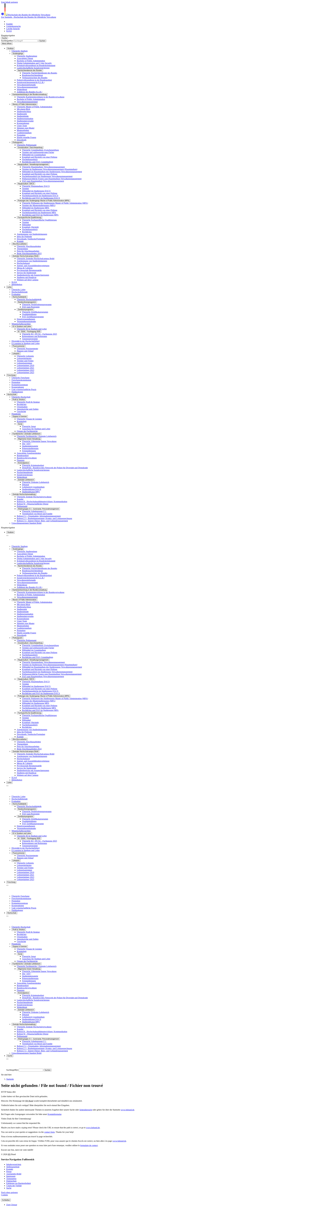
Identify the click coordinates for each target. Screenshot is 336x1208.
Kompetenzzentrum (20, 385)
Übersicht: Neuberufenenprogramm (36, 304)
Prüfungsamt (17, 142)
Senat (20, 424)
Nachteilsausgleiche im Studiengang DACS (40, 195)
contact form (49, 1132)
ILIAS (14, 282)
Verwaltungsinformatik (26, 85)
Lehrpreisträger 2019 (25, 365)
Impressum (10, 1176)
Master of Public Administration (24, 104)
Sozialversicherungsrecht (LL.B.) (30, 82)
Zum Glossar (11, 1205)
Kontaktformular (54, 1114)
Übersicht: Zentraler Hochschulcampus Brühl (35, 258)
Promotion (21, 135)
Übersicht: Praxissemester (27, 348)
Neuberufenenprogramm (27, 302)
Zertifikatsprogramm (25, 309)
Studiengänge (18, 54)
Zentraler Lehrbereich (26, 480)
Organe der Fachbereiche (27, 431)
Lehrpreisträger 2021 (25, 368)
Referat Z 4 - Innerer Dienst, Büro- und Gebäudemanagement (42, 521)
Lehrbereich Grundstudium (33, 487)
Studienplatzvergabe (25, 121)
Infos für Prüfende (24, 236)
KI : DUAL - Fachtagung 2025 (29, 332)
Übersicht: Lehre (18, 289)
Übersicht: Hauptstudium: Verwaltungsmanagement (43, 167)
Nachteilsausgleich (30, 229)
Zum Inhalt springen (9, 2)
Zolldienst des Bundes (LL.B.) (29, 92)
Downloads (21, 140)
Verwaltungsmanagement (27, 87)
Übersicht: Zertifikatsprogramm (35, 312)
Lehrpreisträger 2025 (25, 372)
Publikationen (17, 392)
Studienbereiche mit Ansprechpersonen (33, 275)
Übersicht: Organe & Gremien (29, 419)
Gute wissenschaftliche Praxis (24, 389)
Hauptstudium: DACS (26, 184)
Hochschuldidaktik (20, 297)
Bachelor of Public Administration (31, 61)
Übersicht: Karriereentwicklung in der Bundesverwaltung (40, 97)
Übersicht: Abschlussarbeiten (29, 246)
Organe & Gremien (20, 416)
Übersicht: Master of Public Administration (34, 107)
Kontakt (20, 241)
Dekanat (25, 484)
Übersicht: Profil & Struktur (28, 402)
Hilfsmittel (26, 225)
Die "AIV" (26, 444)
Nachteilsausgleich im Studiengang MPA (39, 212)
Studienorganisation (25, 118)
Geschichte (21, 411)
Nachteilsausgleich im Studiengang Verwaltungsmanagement (47, 176)
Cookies (4, 1195)
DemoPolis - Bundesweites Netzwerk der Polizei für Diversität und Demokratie (55, 468)
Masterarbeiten (23, 130)
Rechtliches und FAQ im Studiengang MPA (40, 215)
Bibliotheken (17, 284)
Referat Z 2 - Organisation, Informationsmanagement (39, 516)
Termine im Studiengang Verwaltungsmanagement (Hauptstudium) (49, 169)
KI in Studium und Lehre (22, 326)
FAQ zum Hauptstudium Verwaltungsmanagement (43, 181)
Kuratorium (21, 421)
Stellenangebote (12, 1167)
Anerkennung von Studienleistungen (32, 234)
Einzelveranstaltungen (26, 319)
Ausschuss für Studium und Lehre (36, 429)
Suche (8, 1188)
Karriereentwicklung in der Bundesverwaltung (30, 94)
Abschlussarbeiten (20, 244)
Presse (9, 1171)
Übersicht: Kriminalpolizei (33, 465)
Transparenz (11, 1178)
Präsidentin (16, 414)
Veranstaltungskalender (26, 321)
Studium (10, 48)
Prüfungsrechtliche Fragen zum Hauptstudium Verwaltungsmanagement (52, 179)
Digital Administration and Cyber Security (34, 63)
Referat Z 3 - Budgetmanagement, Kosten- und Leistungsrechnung (44, 518)
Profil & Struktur (19, 400)
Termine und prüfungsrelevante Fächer (38, 152)
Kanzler (20, 499)
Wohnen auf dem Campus (27, 280)
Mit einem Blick (23, 109)
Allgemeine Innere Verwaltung (29, 439)
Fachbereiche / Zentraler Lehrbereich (26, 434)
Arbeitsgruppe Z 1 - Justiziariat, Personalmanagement (38, 509)
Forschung (11, 375)
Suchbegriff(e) (7, 41)
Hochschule (11, 394)
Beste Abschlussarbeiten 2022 (29, 253)
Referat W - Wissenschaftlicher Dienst (32, 504)
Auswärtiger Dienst (25, 58)
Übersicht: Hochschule (21, 397)
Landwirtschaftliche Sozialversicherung (33, 68)
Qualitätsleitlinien (29, 314)
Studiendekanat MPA (31, 492)
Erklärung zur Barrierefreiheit (18, 1183)
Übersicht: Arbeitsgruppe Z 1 (34, 511)
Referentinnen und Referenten (34, 336)
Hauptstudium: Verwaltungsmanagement (33, 164)
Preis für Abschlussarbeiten (28, 251)
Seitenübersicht (85, 1110)
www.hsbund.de (127, 1110)
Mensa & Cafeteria (24, 268)
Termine (25, 188)
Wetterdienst (22, 89)
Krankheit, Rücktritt (30, 227)
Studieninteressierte (30, 446)
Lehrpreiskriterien (24, 358)
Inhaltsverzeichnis (13, 1164)
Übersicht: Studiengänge (27, 56)
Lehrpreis (16, 354)
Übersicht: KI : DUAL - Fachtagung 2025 (39, 334)
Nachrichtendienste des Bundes (30, 70)
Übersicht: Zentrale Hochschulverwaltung (34, 497)
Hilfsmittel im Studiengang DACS (36, 191)
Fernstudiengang (29, 451)
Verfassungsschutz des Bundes (34, 78)
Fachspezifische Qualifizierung (29, 217)
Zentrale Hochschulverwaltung (24, 494)
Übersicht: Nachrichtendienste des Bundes (39, 73)
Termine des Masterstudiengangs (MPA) (38, 205)
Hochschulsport (23, 263)
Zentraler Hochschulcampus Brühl (25, 256)
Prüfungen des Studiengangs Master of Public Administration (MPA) (43, 201)
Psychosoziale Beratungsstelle (29, 270)
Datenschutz (11, 1181)
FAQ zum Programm (31, 307)
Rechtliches (27, 232)
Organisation (22, 407)
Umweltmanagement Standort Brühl (26, 523)
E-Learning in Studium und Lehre (26, 343)
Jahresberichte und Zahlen (27, 409)
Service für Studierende (26, 273)
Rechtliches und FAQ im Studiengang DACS (41, 198)
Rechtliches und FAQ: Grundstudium (37, 162)
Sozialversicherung (25, 475)
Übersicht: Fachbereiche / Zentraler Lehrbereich (36, 436)
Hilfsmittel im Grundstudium (34, 155)
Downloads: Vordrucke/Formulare (31, 239)
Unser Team (22, 126)
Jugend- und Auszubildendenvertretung (33, 265)
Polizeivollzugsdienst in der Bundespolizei (34, 80)
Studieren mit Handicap (26, 277)
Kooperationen (23, 123)
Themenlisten (22, 249)
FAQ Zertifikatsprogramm (33, 317)
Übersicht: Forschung (20, 378)
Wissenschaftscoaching (21, 324)
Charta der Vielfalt (14, 1186)
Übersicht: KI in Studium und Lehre (32, 329)
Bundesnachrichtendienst (32, 75)
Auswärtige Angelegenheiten (29, 453)
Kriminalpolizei (23, 463)
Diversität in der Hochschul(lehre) (26, 341)
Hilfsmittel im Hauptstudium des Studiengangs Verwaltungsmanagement (52, 172)
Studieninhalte (23, 116)
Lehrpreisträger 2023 (25, 370)
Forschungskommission (21, 380)
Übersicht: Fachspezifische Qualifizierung (39, 220)
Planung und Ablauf (25, 351)
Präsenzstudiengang (30, 448)
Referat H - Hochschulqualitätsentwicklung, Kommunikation (42, 501)
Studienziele (22, 114)
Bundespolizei (23, 455)
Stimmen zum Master (25, 128)
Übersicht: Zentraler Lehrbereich (35, 482)
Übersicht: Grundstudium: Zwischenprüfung (40, 150)
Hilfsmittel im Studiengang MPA (35, 208)
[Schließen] (7, 535)
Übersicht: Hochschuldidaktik (29, 299)
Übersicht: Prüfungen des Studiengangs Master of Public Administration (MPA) (55, 203)
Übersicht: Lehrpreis (25, 356)
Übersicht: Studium (20, 51)
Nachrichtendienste (25, 472)
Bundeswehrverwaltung (27, 458)
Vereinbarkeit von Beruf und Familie (37, 514)
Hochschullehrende (20, 292)
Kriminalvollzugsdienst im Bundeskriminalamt (36, 65)
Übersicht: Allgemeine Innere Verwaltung (39, 441)
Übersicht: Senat (29, 426)
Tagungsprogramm (30, 339)
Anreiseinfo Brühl (13, 1174)
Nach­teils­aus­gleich (30, 159)
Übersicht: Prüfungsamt (26, 145)
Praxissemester (19, 346)
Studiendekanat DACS (31, 489)
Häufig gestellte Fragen (26, 137)
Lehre (9, 287)
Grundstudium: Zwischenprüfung (30, 147)
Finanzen (20, 460)
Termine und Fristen (25, 361)
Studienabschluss (24, 111)
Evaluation (16, 294)
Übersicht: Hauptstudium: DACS (36, 186)
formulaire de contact (89, 1145)
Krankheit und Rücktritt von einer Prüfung (39, 157)
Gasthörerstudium (24, 133)
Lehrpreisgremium (24, 363)
